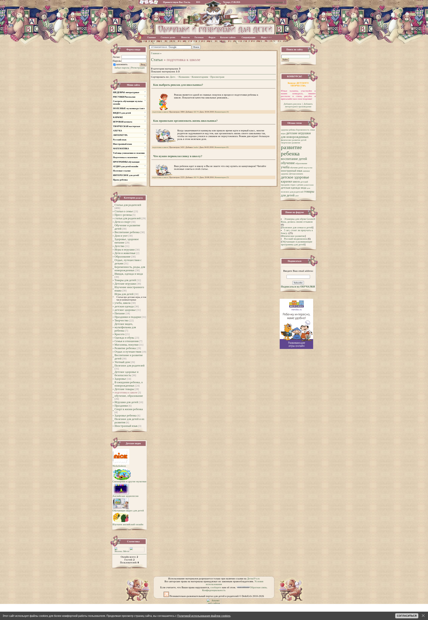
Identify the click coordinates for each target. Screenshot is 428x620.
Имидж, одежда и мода (129, 273)
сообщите (215, 587)
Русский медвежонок (295, 238)
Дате (172, 77)
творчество (307, 168)
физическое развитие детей (293, 140)
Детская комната (296, 174)
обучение (288, 163)
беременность (302, 130)
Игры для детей (124, 294)
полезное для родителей (292, 192)
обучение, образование (129, 395)
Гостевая (199, 37)
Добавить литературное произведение (299, 105)
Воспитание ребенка (127, 232)
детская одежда (124, 306)
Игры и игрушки (125, 249)
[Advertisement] (239, 47)
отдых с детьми (296, 185)
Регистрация (138, 67)
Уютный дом (122, 362)
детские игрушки (298, 133)
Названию (184, 77)
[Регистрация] (151, 3)
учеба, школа (123, 302)
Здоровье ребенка (126, 415)
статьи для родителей (128, 218)
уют (297, 196)
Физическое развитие (293, 236)
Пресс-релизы (123, 214)
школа (296, 181)
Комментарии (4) (222, 112)
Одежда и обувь (124, 337)
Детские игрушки (125, 283)
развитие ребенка (291, 150)
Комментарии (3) (222, 177)
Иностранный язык (126, 425)
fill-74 (196, 112)
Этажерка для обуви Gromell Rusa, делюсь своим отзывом (298, 220)
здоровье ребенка (288, 130)
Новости (185, 37)
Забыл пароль (121, 67)
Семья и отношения (127, 341)
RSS (198, 2)
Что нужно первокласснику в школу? (177, 156)
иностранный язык (291, 170)
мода (303, 187)
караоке (286, 181)
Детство (119, 246)
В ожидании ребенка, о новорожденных (129, 384)
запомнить (122, 64)
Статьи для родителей (128, 205)
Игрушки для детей (126, 402)
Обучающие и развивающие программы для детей (296, 243)
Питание (120, 313)
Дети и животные (125, 253)
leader (196, 147)
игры (283, 133)
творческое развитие (290, 142)
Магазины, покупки (126, 344)
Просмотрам (217, 77)
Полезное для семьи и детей (297, 227)
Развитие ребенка (125, 348)
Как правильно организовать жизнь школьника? (185, 120)
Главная (151, 37)
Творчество (122, 320)
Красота (120, 334)
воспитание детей (294, 159)
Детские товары (124, 389)
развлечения (308, 185)
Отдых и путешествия (128, 351)
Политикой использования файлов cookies (203, 615)
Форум (211, 37)
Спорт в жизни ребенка (129, 409)
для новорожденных (295, 137)
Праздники (121, 405)
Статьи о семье (124, 211)
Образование (123, 256)
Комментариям (200, 77)
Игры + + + (266, 37)
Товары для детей (125, 280)
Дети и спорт (122, 221)
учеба (285, 167)
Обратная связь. (259, 587)
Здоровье (120, 378)
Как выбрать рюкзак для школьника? (178, 84)
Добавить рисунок (292, 104)
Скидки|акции (248, 37)
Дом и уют (121, 235)
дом (308, 188)
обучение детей (296, 167)
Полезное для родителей (129, 365)
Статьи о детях (168, 37)
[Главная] (141, 3)
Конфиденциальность (214, 590)
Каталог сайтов (228, 37)
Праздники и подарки (128, 317)
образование (301, 163)
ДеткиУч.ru (253, 578)
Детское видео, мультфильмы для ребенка (125, 327)
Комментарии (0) (222, 147)
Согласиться (407, 615)
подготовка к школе (126, 392)
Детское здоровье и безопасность (126, 373)
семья (312, 130)
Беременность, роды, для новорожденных (130, 268)
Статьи (157, 59)
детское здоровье (125, 310)
